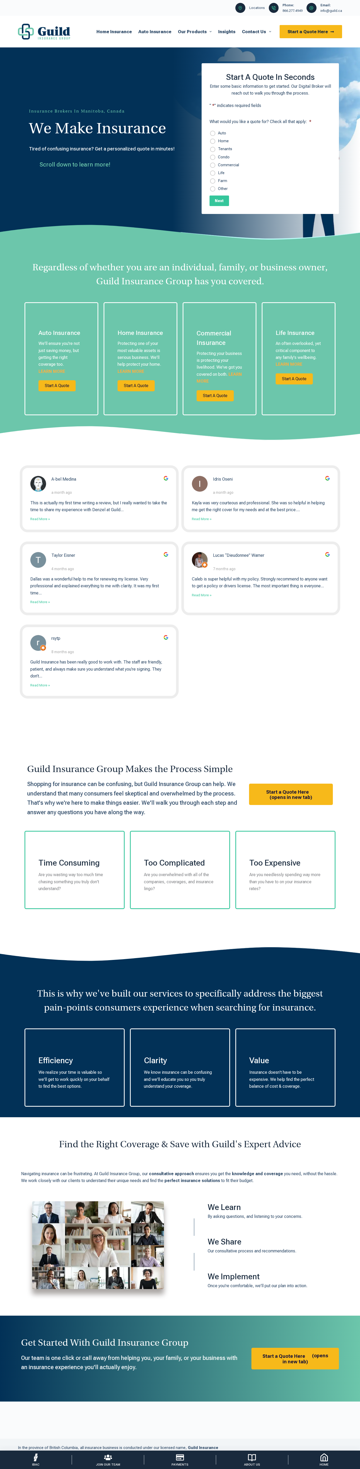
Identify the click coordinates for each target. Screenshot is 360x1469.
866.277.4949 (293, 11)
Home (223, 141)
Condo (224, 157)
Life (221, 172)
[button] (57, 385)
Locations (257, 8)
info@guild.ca (331, 11)
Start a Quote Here (308, 31)
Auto (222, 133)
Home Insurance (114, 31)
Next (219, 200)
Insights (226, 31)
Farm (222, 180)
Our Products (192, 31)
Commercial (228, 165)
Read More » (40, 519)
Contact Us (254, 31)
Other (223, 188)
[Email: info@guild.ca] (312, 8)
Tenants (225, 149)
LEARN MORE (51, 371)
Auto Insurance (154, 31)
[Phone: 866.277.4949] (274, 8)
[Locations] (240, 8)
